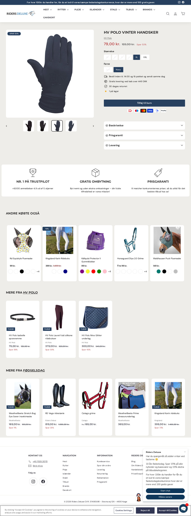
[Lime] (99, 271)
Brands (148, 9)
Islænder (96, 9)
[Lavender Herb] (135, 271)
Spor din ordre (104, 465)
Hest (46, 9)
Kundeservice (103, 461)
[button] (183, 508)
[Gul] (88, 271)
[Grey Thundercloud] (60, 271)
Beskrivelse (115, 125)
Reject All (145, 510)
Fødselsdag (34, 370)
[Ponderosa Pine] (140, 271)
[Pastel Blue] (170, 271)
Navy (118, 69)
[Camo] (33, 271)
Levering (114, 145)
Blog (133, 461)
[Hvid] (54, 271)
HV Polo (108, 38)
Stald (114, 9)
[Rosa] (105, 271)
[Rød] (93, 271)
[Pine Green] (159, 271)
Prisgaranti (115, 135)
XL (136, 57)
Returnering (102, 473)
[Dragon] (16, 271)
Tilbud (130, 9)
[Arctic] (129, 271)
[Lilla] (82, 271)
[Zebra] (22, 271)
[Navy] (65, 271)
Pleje (77, 9)
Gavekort (49, 17)
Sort (108, 69)
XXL (145, 57)
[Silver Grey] (176, 271)
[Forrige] (8, 126)
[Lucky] (27, 271)
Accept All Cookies (168, 510)
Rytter (62, 9)
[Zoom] (50, 74)
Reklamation (103, 478)
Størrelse (109, 51)
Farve (107, 63)
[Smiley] (10, 271)
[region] (95, 510)
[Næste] (92, 126)
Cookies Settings (123, 510)
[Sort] (164, 271)
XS (107, 57)
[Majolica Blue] (123, 271)
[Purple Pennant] (118, 271)
